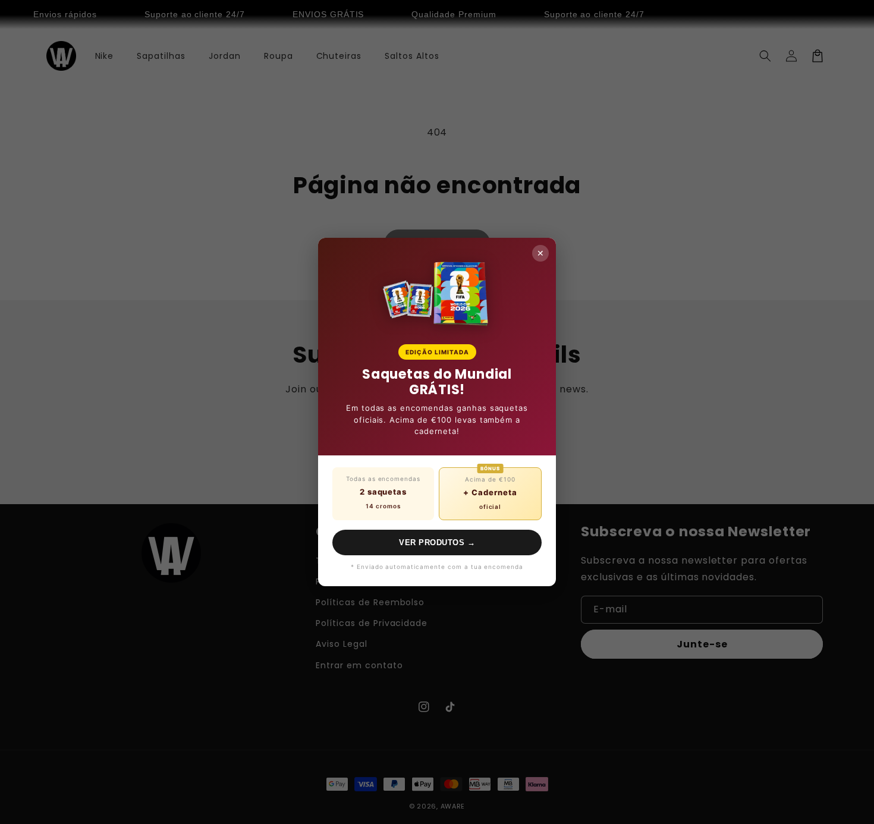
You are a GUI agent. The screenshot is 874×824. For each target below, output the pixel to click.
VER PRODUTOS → (437, 542)
